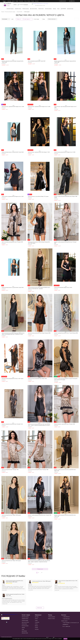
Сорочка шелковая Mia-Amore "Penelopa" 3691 (10, 469)
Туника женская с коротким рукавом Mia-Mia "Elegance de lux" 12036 (65, 107)
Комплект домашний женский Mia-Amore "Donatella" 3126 (12, 424)
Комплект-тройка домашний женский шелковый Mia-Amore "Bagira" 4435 (65, 470)
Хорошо (65, 638)
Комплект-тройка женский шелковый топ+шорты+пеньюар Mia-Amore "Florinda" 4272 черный (66, 379)
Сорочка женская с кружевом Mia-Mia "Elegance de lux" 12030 (39, 106)
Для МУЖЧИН (63, 8)
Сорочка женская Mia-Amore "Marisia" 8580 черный (41, 581)
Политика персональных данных (6, 636)
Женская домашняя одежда (10, 11)
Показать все (40, 569)
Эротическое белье (33, 8)
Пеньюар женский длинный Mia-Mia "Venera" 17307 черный (12, 378)
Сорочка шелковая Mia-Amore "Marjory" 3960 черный (11, 515)
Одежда (54, 8)
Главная (2, 11)
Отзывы (32, 1)
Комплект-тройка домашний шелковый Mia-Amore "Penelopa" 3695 (65, 242)
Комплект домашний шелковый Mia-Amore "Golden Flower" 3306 (15, 595)
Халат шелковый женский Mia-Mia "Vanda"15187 (36, 61)
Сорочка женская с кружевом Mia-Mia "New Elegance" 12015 (39, 152)
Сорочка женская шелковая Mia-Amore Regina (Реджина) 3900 (39, 333)
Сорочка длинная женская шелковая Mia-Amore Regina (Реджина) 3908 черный (14, 581)
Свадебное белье (18, 8)
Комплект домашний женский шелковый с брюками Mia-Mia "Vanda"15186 (12, 62)
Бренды (29, 1)
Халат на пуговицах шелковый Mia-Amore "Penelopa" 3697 (12, 242)
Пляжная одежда (25, 8)
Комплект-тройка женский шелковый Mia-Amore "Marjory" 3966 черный (65, 197)
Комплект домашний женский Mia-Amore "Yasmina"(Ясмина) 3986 (66, 333)
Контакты (36, 1)
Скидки (17, 1)
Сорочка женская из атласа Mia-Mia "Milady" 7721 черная (38, 196)
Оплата (13, 1)
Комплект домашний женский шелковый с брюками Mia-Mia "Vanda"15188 (65, 62)
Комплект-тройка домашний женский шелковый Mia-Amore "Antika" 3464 (65, 516)
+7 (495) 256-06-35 (62, 1)
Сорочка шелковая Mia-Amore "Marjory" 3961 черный (11, 560)
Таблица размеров (51, 616)
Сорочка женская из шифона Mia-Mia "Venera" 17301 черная (67, 581)
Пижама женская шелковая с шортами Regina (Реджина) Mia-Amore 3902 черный (39, 242)
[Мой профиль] (71, 4)
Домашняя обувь (70, 8)
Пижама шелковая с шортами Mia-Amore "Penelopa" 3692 (64, 424)
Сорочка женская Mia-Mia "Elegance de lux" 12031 (63, 287)
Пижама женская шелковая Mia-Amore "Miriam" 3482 (37, 378)
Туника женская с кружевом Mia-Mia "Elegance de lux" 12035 (12, 196)
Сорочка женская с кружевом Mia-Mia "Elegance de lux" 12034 (13, 106)
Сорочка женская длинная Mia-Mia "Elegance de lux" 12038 (64, 152)
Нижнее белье (41, 8)
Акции (58, 8)
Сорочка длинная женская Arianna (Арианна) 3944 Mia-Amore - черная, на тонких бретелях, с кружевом (39, 288)
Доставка (9, 1)
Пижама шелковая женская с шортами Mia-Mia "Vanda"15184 (13, 152)
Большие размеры (48, 8)
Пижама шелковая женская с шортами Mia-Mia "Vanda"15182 (13, 287)
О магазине (21, 1)
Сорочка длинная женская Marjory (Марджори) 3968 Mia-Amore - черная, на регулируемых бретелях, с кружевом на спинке (13, 334)
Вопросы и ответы (51, 618)
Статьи (25, 1)
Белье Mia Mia (19, 11)
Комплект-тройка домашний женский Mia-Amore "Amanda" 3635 (39, 515)
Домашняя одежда (10, 8)
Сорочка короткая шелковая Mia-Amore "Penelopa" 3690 (38, 469)
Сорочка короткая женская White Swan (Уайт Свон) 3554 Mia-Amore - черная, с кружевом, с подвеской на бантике (39, 561)
